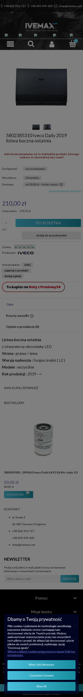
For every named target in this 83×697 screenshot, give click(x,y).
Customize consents (41, 675)
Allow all (41, 686)
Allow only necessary (41, 664)
